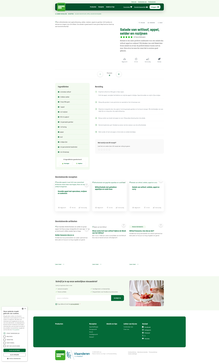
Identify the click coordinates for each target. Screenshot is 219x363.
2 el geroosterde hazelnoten (68, 147)
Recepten (101, 7)
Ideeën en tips (111, 324)
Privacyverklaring (153, 352)
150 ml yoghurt (64, 117)
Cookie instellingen (132, 353)
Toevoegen (66, 163)
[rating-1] (99, 150)
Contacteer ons (142, 2)
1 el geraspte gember (66, 122)
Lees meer (58, 264)
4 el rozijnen (63, 112)
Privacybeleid (15, 329)
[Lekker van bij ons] (61, 7)
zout (61, 137)
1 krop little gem (65, 102)
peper (62, 132)
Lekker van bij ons (130, 324)
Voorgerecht (93, 329)
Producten (93, 7)
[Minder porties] (100, 74)
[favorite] (86, 184)
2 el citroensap (64, 152)
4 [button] (109, 75)
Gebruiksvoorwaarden (142, 352)
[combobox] (23, 309)
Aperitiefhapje (93, 327)
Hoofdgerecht (93, 334)
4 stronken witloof (65, 92)
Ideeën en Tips (110, 7)
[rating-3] (104, 150)
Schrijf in (117, 298)
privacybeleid (75, 304)
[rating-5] (109, 150)
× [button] (25, 308)
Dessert (91, 337)
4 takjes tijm (63, 142)
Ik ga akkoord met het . (69, 304)
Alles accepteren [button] (14, 350)
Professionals (152, 2)
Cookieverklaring (132, 352)
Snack (91, 332)
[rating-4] (106, 150)
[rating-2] (101, 150)
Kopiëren (80, 163)
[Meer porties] (118, 74)
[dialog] (14, 334)
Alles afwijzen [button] (14, 354)
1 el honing (63, 127)
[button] (14, 359)
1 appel (62, 107)
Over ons (133, 2)
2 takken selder (64, 97)
